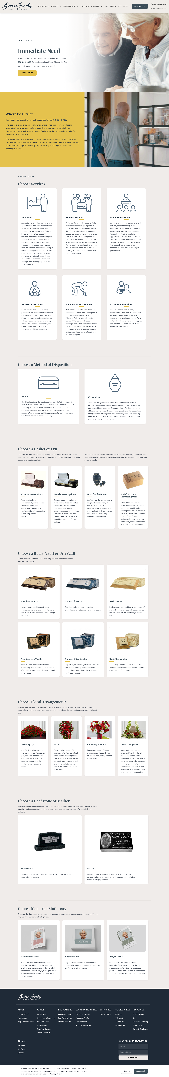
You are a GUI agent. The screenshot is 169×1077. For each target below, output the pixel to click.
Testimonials (22, 1018)
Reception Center (82, 1018)
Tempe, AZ (119, 1022)
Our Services (41, 1014)
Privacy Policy (138, 1025)
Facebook (22, 1045)
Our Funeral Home (83, 1014)
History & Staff (23, 1014)
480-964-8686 (24, 62)
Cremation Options (44, 1029)
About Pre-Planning (65, 1014)
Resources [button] (123, 6)
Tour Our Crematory (83, 1025)
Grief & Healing (138, 1014)
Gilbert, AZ (119, 1018)
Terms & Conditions (140, 1029)
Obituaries (110, 6)
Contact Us (139, 6)
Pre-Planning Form (65, 1018)
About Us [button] (42, 6)
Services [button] (55, 6)
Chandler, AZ (120, 1025)
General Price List (43, 1033)
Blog (134, 1018)
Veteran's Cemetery (140, 1022)
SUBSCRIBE (133, 1058)
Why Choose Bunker (26, 1022)
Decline (127, 1071)
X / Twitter (22, 1049)
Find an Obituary (106, 1014)
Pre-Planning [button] (69, 6)
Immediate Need (43, 1022)
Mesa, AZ (119, 1014)
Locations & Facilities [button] (91, 6)
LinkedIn (21, 1053)
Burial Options (42, 1025)
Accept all (140, 1071)
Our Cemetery (81, 1022)
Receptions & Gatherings (46, 1018)
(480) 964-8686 (159, 4)
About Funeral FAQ (65, 1022)
